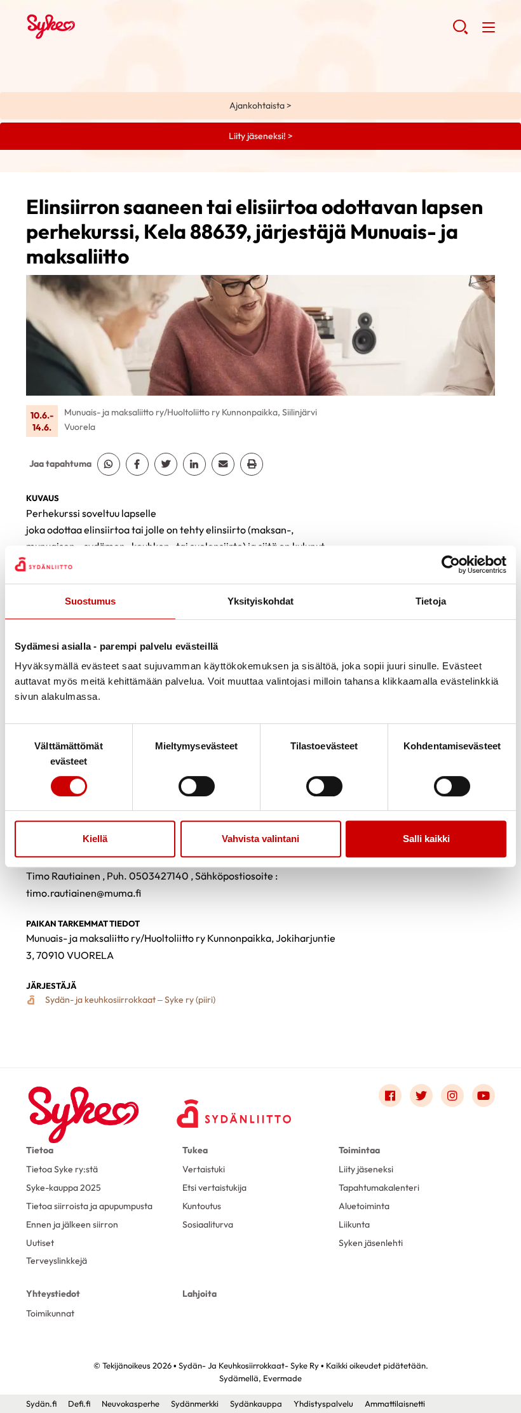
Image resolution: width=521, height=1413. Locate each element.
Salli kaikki (426, 838)
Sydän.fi (41, 1403)
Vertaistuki (203, 1169)
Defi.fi (79, 1403)
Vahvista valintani (260, 838)
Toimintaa (359, 1150)
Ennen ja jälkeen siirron (72, 1224)
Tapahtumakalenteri (379, 1187)
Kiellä (95, 838)
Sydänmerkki (195, 1403)
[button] (460, 31)
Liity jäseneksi (366, 1169)
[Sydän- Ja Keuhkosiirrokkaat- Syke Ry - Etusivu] (83, 1098)
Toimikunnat (50, 1313)
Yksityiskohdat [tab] (260, 601)
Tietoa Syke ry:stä (62, 1169)
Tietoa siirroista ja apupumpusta (89, 1206)
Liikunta (354, 1224)
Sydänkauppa (256, 1403)
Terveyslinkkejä (56, 1260)
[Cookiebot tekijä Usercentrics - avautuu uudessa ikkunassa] (450, 564)
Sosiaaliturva (207, 1224)
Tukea (195, 1150)
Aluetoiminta (364, 1206)
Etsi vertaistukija (214, 1187)
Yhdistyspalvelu (323, 1403)
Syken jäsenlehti (371, 1243)
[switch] (197, 786)
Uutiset (40, 1243)
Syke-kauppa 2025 (63, 1187)
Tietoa (39, 1150)
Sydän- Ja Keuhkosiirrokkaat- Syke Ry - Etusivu (127, 26)
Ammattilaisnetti (395, 1403)
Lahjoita (199, 1293)
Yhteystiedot (53, 1293)
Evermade (282, 1378)
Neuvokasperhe (130, 1403)
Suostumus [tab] (90, 601)
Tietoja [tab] (431, 601)
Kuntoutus (201, 1206)
